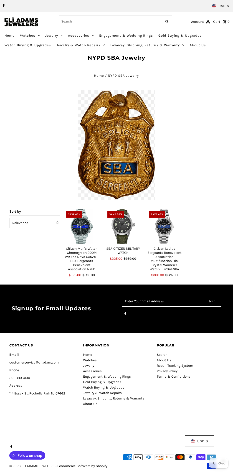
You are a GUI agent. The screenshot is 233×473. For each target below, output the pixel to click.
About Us (198, 45)
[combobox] (110, 21)
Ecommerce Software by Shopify (82, 466)
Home (10, 35)
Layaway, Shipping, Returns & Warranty (145, 45)
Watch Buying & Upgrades (28, 45)
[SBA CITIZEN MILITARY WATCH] (123, 226)
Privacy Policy (167, 371)
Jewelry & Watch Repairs (78, 45)
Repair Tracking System (175, 366)
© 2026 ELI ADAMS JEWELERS (32, 466)
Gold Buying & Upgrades (180, 35)
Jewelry (51, 35)
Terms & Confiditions (173, 376)
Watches (27, 35)
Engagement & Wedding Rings (126, 35)
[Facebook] (3, 5)
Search (162, 355)
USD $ (223, 6)
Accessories (78, 35)
